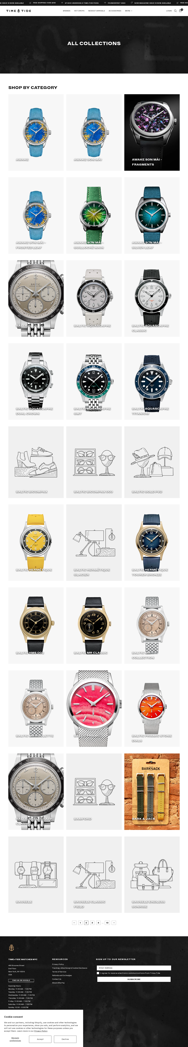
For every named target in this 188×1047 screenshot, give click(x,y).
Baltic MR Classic (91, 652)
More (127, 11)
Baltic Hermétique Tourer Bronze (150, 572)
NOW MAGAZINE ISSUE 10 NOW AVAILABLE (128, 3)
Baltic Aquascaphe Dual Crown (34, 411)
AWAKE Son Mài (88, 159)
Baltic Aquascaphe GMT (92, 411)
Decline (65, 1039)
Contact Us (56, 979)
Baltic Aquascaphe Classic (150, 328)
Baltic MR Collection (143, 655)
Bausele (24, 901)
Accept (40, 1039)
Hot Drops (79, 11)
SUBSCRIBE (134, 979)
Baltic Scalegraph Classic (34, 821)
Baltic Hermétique (34, 569)
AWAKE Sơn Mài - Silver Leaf (147, 245)
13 (107, 923)
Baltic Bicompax (31, 491)
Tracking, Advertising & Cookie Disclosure (69, 968)
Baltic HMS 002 (30, 652)
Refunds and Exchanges (62, 975)
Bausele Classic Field (90, 904)
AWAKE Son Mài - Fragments (147, 162)
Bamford (82, 818)
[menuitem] (66, 11)
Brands (66, 11)
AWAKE (22, 159)
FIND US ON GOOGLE (21, 980)
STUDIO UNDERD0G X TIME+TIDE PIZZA (57, 3)
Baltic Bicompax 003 (93, 491)
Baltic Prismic (87, 735)
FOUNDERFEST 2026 (92, 3)
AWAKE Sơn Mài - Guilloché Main (89, 245)
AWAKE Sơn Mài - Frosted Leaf (31, 245)
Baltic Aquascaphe (92, 325)
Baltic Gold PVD (147, 491)
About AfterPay (58, 983)
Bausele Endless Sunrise (148, 904)
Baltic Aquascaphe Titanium (150, 411)
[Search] (175, 11)
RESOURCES (60, 959)
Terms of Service (59, 972)
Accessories (115, 11)
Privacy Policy (40, 1031)
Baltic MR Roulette (35, 735)
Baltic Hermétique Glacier (92, 572)
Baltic (22, 325)
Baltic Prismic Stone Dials (152, 738)
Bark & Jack (143, 818)
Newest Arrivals (96, 11)
